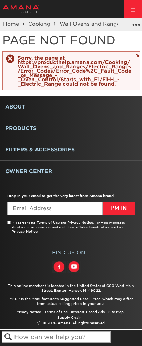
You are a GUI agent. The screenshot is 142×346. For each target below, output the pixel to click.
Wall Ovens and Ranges (92, 24)
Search (8, 337)
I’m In (119, 208)
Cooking (40, 24)
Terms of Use (48, 222)
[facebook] (59, 273)
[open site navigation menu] (133, 9)
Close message (136, 55)
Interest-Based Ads (88, 312)
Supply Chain (69, 317)
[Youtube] (74, 273)
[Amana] (31, 9)
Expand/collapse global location (136, 22)
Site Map (116, 312)
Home (12, 24)
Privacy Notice (80, 222)
